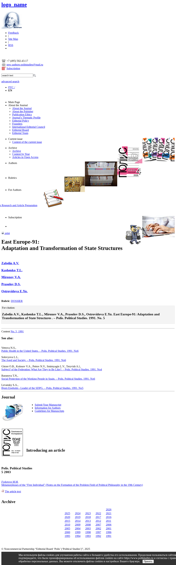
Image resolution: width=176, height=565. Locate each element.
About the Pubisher (22, 111)
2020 (67, 517)
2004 (77, 528)
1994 (77, 536)
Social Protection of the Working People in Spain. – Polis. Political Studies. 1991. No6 (48, 378)
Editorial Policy (20, 120)
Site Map (13, 39)
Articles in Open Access (25, 157)
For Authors (14, 189)
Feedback (13, 32)
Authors (12, 163)
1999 (77, 532)
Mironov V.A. (11, 277)
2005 (67, 528)
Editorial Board (20, 130)
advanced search (10, 81)
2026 (108, 509)
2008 (88, 524)
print (7, 233)
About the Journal (18, 105)
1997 (98, 532)
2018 (88, 517)
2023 (88, 513)
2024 (77, 513)
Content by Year (21, 154)
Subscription (13, 68)
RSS (10, 45)
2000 (67, 532)
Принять (148, 561)
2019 (77, 517)
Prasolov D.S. (11, 284)
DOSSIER (17, 301)
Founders (17, 123)
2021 (108, 513)
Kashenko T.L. (12, 270)
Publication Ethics (22, 114)
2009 (77, 524)
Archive (12, 147)
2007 (98, 524)
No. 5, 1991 (17, 331)
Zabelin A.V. (10, 263)
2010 (67, 524)
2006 (108, 524)
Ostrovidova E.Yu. (14, 291)
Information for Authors (47, 407)
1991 (108, 536)
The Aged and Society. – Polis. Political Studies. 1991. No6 (33, 360)
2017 (98, 517)
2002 (98, 528)
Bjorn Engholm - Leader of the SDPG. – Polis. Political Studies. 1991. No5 (42, 388)
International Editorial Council (28, 126)
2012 (98, 520)
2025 (67, 513)
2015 (67, 520)
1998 (88, 532)
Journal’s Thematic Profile (26, 117)
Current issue (15, 138)
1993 (88, 536)
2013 (88, 520)
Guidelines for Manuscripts (49, 410)
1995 (67, 536)
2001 (108, 528)
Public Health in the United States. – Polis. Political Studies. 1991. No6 (40, 350)
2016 (108, 517)
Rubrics (12, 177)
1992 (98, 536)
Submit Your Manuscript (48, 404)
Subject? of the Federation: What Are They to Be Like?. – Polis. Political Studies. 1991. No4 (51, 369)
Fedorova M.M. (9, 481)
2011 (108, 520)
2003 (88, 528)
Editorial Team (20, 133)
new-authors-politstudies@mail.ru (25, 64)
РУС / (11, 87)
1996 (108, 532)
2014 (77, 520)
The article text (13, 491)
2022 (98, 513)
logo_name (14, 4)
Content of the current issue (27, 142)
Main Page (14, 102)
